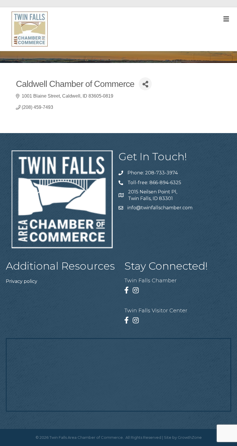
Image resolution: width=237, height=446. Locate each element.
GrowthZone (190, 437)
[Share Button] (145, 83)
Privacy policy (21, 281)
